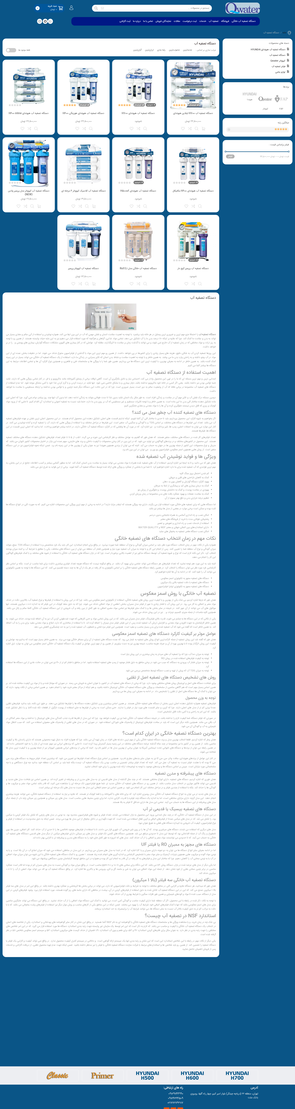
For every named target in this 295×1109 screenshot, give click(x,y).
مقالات (177, 21)
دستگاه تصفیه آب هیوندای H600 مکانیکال (193, 191)
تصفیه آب (214, 21)
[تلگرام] (45, 21)
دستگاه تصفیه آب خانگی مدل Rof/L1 (138, 269)
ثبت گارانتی (125, 21)
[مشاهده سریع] (196, 128)
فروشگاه (225, 21)
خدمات (202, 21)
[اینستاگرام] (39, 21)
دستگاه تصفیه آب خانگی (244, 21)
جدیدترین (187, 50)
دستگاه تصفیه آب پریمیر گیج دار (193, 269)
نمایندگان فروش (163, 21)
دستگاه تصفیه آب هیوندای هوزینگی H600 (83, 113)
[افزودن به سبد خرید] (203, 128)
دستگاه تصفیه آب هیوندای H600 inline (28, 113)
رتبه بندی (161, 50)
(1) (229, 129)
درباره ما (137, 21)
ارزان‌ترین (149, 50)
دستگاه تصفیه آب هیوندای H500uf (138, 191)
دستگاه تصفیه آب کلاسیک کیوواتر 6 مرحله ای (83, 191)
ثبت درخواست (190, 21)
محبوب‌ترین (174, 50)
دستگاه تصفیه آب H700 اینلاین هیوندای (193, 113)
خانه (284, 33)
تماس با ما (148, 21)
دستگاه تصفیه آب (277, 55)
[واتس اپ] (50, 21)
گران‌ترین (137, 50)
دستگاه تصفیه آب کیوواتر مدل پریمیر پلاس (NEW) (28, 193)
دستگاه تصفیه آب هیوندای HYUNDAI (268, 50)
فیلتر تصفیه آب (278, 66)
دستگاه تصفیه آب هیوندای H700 (138, 113)
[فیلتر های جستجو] (102, 8)
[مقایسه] (190, 128)
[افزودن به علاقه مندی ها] (183, 128)
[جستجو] (96, 8)
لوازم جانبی (280, 72)
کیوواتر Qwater (277, 61)
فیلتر (230, 156)
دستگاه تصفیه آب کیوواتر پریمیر (83, 269)
